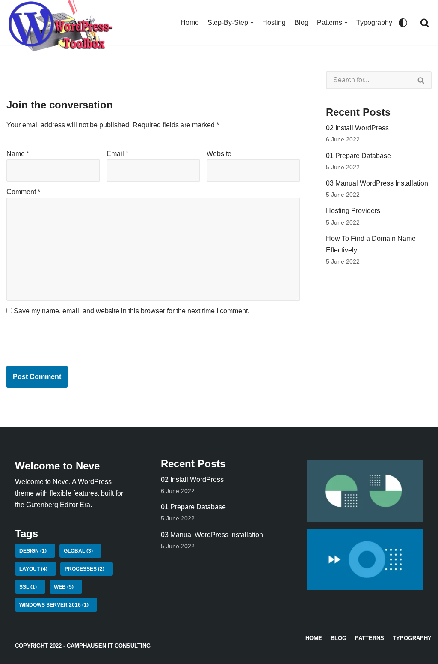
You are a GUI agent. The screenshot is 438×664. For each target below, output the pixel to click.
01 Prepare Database (358, 155)
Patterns (369, 638)
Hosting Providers (353, 210)
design (33, 551)
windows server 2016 (54, 605)
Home (190, 22)
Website (219, 153)
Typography (374, 22)
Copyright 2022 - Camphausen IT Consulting (83, 646)
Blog (301, 22)
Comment (23, 191)
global (78, 551)
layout (33, 569)
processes (84, 569)
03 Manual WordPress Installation (377, 183)
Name (17, 153)
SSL (28, 587)
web (64, 587)
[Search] (424, 22)
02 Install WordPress (357, 128)
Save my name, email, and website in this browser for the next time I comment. (131, 311)
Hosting (274, 22)
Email (117, 153)
